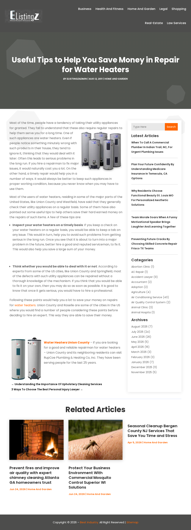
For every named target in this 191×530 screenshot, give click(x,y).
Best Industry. (89, 522)
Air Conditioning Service (146, 297)
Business (84, 9)
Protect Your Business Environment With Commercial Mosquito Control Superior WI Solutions (90, 477)
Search (171, 127)
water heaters (25, 305)
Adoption (137, 287)
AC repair (137, 272)
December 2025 (141, 367)
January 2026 (140, 362)
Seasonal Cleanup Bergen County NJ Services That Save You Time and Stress (152, 430)
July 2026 (137, 332)
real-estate (154, 23)
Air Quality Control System (148, 302)
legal (163, 9)
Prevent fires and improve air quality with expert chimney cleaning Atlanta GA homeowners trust (34, 475)
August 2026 (139, 326)
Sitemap (132, 522)
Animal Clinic (139, 307)
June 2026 (138, 337)
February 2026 (140, 357)
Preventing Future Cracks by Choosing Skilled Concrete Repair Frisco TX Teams (154, 243)
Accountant (139, 282)
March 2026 (139, 352)
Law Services (176, 23)
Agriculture (138, 292)
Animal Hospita (141, 312)
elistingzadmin (77, 79)
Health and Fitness (109, 9)
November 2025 (141, 372)
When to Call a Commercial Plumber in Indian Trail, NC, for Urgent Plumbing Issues (152, 147)
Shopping (179, 9)
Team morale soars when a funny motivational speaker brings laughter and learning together (154, 221)
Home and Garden (141, 9)
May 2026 (137, 342)
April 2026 (137, 347)
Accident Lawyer (142, 277)
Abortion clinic (140, 267)
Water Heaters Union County (67, 342)
